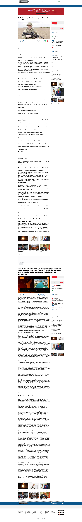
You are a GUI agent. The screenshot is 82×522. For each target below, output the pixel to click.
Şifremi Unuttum (52, 512)
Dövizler (41, 511)
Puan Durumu (41, 506)
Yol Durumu (55, 506)
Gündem (28, 3)
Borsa (19, 506)
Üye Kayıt (51, 511)
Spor (36, 3)
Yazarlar (52, 3)
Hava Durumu (35, 506)
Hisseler (46, 506)
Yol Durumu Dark (20, 511)
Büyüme (20, 481)
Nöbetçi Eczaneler (27, 512)
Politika (28, 16)
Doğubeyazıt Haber (20, 16)
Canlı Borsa (33, 510)
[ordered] (28, 264)
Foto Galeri (43, 3)
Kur (28, 481)
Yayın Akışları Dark (27, 511)
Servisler (24, 3)
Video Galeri (47, 511)
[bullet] (29, 264)
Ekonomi (33, 3)
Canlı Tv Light (20, 512)
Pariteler (50, 506)
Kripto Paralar (61, 506)
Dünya (23, 481)
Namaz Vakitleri (24, 506)
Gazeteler (56, 3)
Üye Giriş (51, 510)
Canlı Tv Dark (27, 510)
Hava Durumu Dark (21, 510)
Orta (31, 481)
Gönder (61, 28)
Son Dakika (20, 3)
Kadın (39, 3)
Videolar (48, 3)
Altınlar (41, 510)
